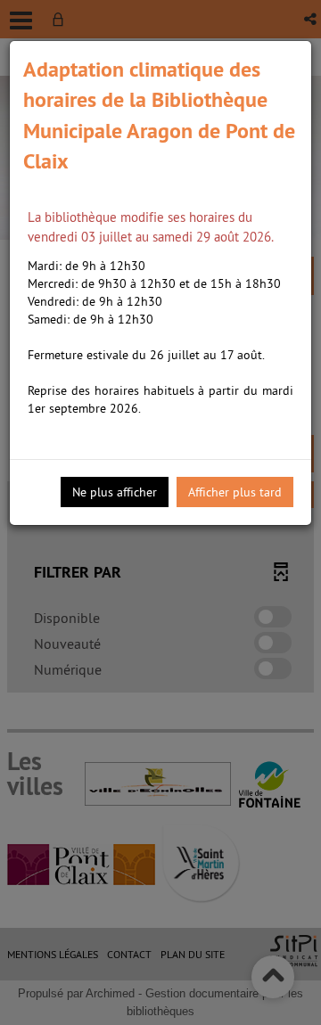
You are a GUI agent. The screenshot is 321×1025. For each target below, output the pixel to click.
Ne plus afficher (114, 492)
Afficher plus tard (235, 492)
